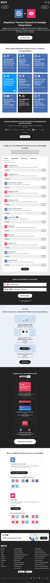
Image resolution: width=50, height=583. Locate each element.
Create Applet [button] (25, 295)
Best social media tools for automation (42, 568)
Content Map (3, 560)
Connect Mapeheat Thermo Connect (19, 472)
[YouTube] (39, 578)
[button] (48, 2)
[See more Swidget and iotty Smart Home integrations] (15, 516)
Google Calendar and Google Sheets (21, 554)
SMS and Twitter (17, 560)
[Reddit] (48, 578)
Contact (19, 578)
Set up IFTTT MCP (25, 136)
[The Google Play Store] (28, 572)
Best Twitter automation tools (40, 552)
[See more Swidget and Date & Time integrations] (35, 516)
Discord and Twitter (17, 568)
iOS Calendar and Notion (18, 552)
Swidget (41, 22)
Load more (25, 269)
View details (7, 170)
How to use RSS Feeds (39, 558)
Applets (2, 554)
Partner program (14, 578)
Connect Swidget (15, 508)
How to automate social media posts (41, 566)
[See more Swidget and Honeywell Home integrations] (15, 522)
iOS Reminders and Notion (19, 562)
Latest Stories (38, 548)
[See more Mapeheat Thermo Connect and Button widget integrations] (15, 480)
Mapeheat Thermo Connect (19, 22)
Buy (11, 469)
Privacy (23, 578)
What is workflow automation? (40, 556)
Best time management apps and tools (42, 554)
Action (10, 184)
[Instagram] (37, 578)
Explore (3, 548)
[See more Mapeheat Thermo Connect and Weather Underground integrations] (25, 480)
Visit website (12, 505)
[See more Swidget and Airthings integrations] (25, 516)
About (27, 578)
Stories (2, 552)
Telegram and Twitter (18, 566)
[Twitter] (42, 578)
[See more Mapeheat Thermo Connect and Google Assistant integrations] (35, 480)
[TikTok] (45, 578)
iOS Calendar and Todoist (19, 564)
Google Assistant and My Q (19, 556)
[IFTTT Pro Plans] (17, 217)
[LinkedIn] (34, 578)
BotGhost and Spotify (18, 558)
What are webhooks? (39, 560)
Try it (44, 170)
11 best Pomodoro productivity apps (41, 562)
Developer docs (4, 566)
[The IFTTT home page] (4, 2)
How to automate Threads (39, 564)
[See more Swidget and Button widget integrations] (35, 522)
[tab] (5, 158)
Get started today (25, 37)
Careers (8, 578)
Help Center (3, 558)
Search (2, 562)
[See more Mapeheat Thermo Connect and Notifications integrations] (15, 486)
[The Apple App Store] (21, 572)
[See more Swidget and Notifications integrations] (25, 522)
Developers (3, 578)
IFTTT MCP (3, 556)
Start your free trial (25, 442)
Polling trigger (11, 167)
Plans (2, 564)
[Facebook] (31, 578)
